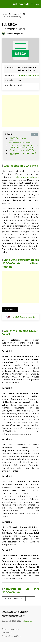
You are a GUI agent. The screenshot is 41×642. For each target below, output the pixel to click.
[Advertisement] (21, 111)
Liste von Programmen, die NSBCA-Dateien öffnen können (23, 146)
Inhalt (8, 134)
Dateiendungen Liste (10, 629)
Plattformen (7, 633)
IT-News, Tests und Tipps (11, 636)
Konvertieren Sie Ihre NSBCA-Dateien (23, 154)
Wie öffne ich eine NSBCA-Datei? (23, 150)
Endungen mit (17, 14)
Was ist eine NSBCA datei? (20, 143)
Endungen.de (20, 4)
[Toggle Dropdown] (30, 598)
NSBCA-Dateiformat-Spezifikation (18, 139)
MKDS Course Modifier (24, 317)
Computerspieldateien (28, 75)
